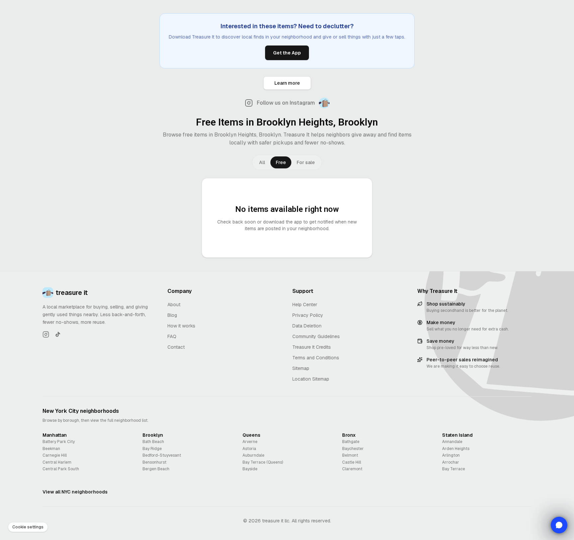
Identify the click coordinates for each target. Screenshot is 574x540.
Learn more (287, 83)
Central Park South (61, 469)
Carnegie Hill (55, 455)
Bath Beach (153, 441)
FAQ (171, 336)
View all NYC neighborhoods (75, 492)
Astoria (249, 448)
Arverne (249, 441)
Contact (176, 347)
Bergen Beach (156, 469)
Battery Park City (59, 441)
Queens (251, 435)
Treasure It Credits (311, 347)
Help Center (304, 305)
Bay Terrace (453, 469)
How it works (181, 326)
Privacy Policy (307, 315)
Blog (172, 315)
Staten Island (457, 435)
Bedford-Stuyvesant (162, 455)
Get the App (287, 53)
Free (281, 162)
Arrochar (450, 462)
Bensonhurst (154, 462)
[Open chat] (559, 525)
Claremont (352, 469)
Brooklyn (153, 435)
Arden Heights (455, 448)
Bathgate (350, 441)
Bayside (249, 469)
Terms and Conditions (315, 358)
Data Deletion (307, 326)
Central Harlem (57, 462)
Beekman (51, 448)
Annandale (452, 441)
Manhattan (55, 435)
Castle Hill (351, 462)
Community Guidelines (316, 336)
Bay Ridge (152, 448)
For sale (306, 162)
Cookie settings (28, 527)
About (173, 305)
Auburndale (253, 455)
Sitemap (300, 368)
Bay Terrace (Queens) (262, 462)
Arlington (451, 455)
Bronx (349, 435)
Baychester (353, 448)
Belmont (350, 455)
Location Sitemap (310, 379)
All (262, 162)
